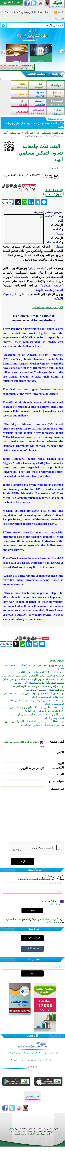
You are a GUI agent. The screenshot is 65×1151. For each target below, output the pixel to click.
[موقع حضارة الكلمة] (38, 94)
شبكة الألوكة (58, 132)
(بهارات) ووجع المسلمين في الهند (45, 665)
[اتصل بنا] (60, 20)
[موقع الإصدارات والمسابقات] (38, 111)
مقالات (60, 127)
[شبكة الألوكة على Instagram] (47, 3)
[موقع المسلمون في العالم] (56, 102)
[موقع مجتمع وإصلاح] (56, 94)
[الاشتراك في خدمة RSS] (55, 13)
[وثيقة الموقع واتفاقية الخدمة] (17, 13)
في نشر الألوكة (33, 948)
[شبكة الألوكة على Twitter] (34, 3)
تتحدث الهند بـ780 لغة (52, 672)
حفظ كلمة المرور (49, 901)
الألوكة (9, 1128)
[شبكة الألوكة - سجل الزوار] (37, 13)
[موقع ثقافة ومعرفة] (20, 85)
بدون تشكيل (53, 194)
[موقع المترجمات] (20, 111)
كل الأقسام (56, 123)
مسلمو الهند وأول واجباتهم (49, 682)
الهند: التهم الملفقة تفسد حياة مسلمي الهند (39, 714)
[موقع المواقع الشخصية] (38, 102)
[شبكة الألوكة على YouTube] (41, 3)
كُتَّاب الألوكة (32, 1035)
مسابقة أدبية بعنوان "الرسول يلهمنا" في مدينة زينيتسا (32, 1058)
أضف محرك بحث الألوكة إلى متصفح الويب (32, 1134)
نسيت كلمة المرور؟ (54, 904)
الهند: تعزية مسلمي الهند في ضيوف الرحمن (39, 700)
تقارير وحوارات (13, 123)
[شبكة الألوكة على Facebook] (27, 3)
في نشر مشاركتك (33, 937)
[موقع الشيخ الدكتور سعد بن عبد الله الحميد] (32, 37)
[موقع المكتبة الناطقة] (56, 111)
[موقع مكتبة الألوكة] (20, 102)
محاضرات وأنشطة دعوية (38, 123)
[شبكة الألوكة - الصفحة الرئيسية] (49, 13)
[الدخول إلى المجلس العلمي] (42, 74)
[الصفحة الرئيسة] (63, 13)
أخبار (23, 123)
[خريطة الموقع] (59, 13)
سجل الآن (52, 922)
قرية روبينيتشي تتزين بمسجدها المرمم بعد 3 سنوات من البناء (32, 1065)
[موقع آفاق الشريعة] (38, 85)
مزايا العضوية (42, 919)
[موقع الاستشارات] (20, 94)
